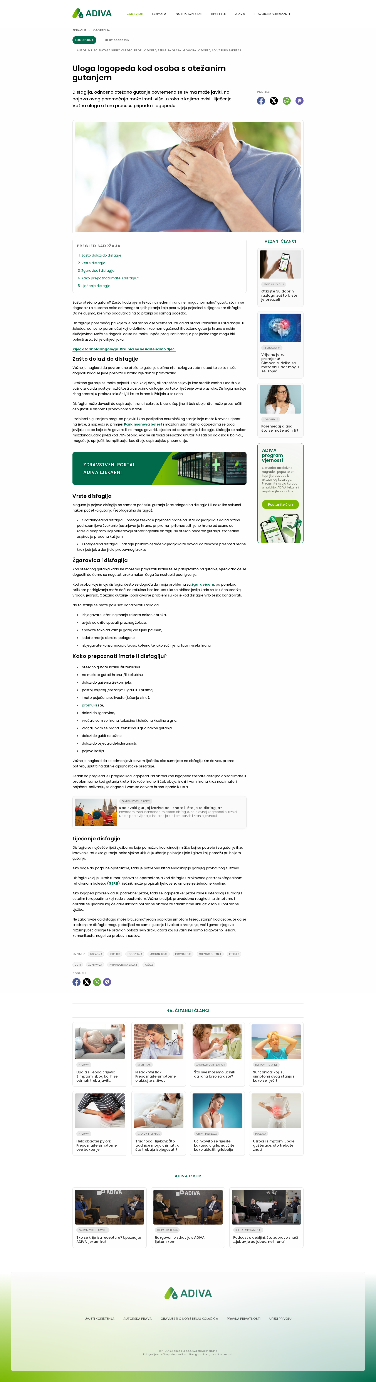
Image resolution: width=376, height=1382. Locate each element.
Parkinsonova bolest (143, 424)
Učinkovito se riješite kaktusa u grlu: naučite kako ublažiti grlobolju (214, 1142)
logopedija (135, 954)
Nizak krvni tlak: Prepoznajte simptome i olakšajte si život (156, 1073)
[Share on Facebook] (261, 101)
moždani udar (159, 954)
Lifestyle (218, 13)
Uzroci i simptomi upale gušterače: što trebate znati (273, 1142)
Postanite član (280, 504)
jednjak (115, 954)
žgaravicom (202, 584)
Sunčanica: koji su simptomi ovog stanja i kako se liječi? (273, 1073)
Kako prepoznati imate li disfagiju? (110, 278)
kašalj (149, 964)
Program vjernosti (272, 13)
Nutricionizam (188, 13)
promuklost (183, 954)
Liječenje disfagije (95, 285)
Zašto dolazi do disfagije (101, 255)
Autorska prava (137, 1318)
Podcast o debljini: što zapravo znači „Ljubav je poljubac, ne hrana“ (265, 1236)
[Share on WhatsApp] (287, 101)
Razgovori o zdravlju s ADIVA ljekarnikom (180, 1236)
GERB (113, 883)
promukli (89, 705)
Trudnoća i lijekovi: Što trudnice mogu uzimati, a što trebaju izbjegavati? (157, 1142)
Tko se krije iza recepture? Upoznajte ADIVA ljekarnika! (108, 1236)
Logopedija (101, 30)
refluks (234, 954)
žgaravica (95, 964)
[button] (302, 14)
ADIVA (240, 13)
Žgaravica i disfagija (97, 270)
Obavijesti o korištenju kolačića (189, 1318)
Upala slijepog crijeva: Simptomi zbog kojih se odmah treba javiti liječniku (97, 1073)
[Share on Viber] (299, 101)
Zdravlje (135, 13)
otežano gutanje (210, 954)
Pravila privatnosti (243, 1318)
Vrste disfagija (93, 262)
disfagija (96, 954)
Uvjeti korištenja (99, 1318)
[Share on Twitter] (274, 101)
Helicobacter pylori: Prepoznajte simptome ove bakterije (96, 1142)
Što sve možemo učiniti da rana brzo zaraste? (214, 1071)
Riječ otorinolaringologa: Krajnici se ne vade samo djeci (124, 349)
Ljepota (159, 13)
